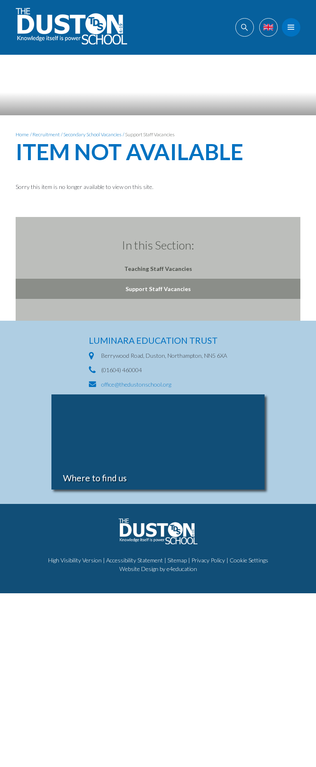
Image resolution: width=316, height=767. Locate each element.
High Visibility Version (75, 560)
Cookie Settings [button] (249, 560)
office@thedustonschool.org (136, 384)
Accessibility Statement (134, 560)
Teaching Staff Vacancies (158, 268)
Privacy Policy (208, 560)
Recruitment (46, 134)
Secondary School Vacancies (92, 134)
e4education (182, 568)
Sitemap (177, 560)
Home (22, 134)
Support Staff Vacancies (149, 134)
